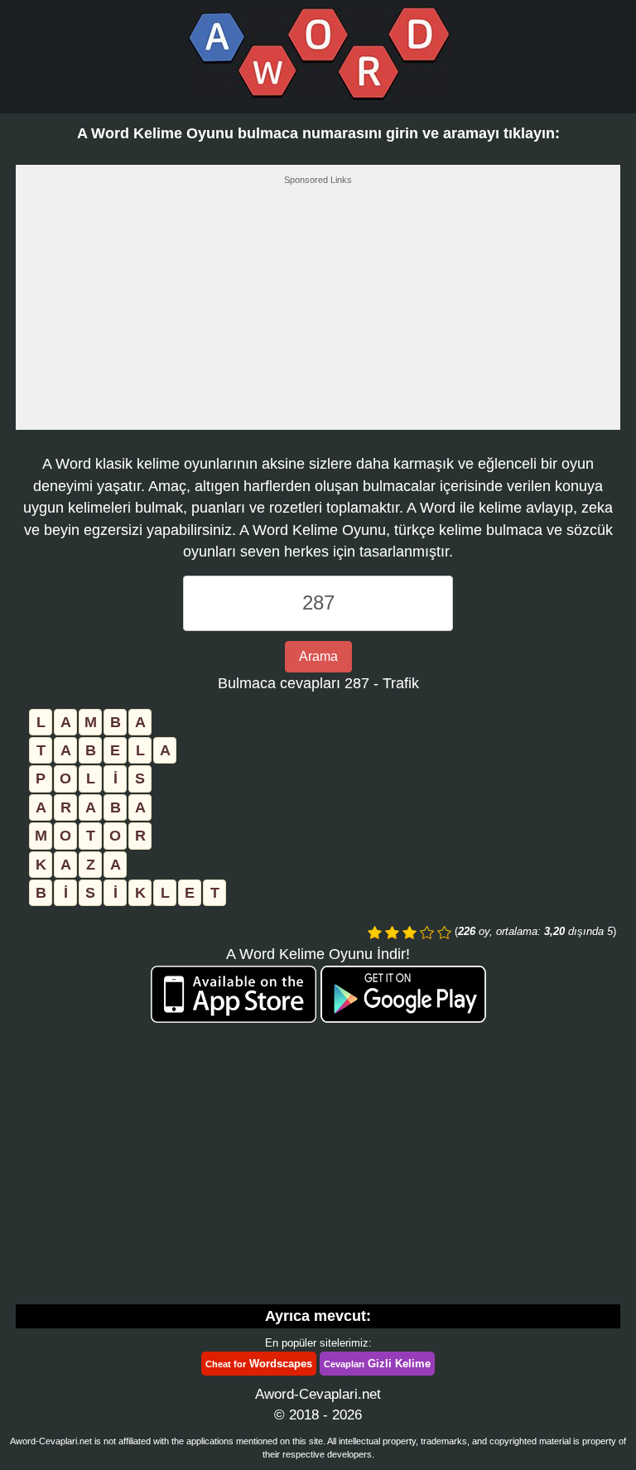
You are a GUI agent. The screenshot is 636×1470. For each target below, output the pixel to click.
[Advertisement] (318, 312)
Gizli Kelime (377, 1363)
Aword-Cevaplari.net (318, 1394)
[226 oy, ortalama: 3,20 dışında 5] (375, 932)
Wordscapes (258, 1363)
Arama (318, 656)
